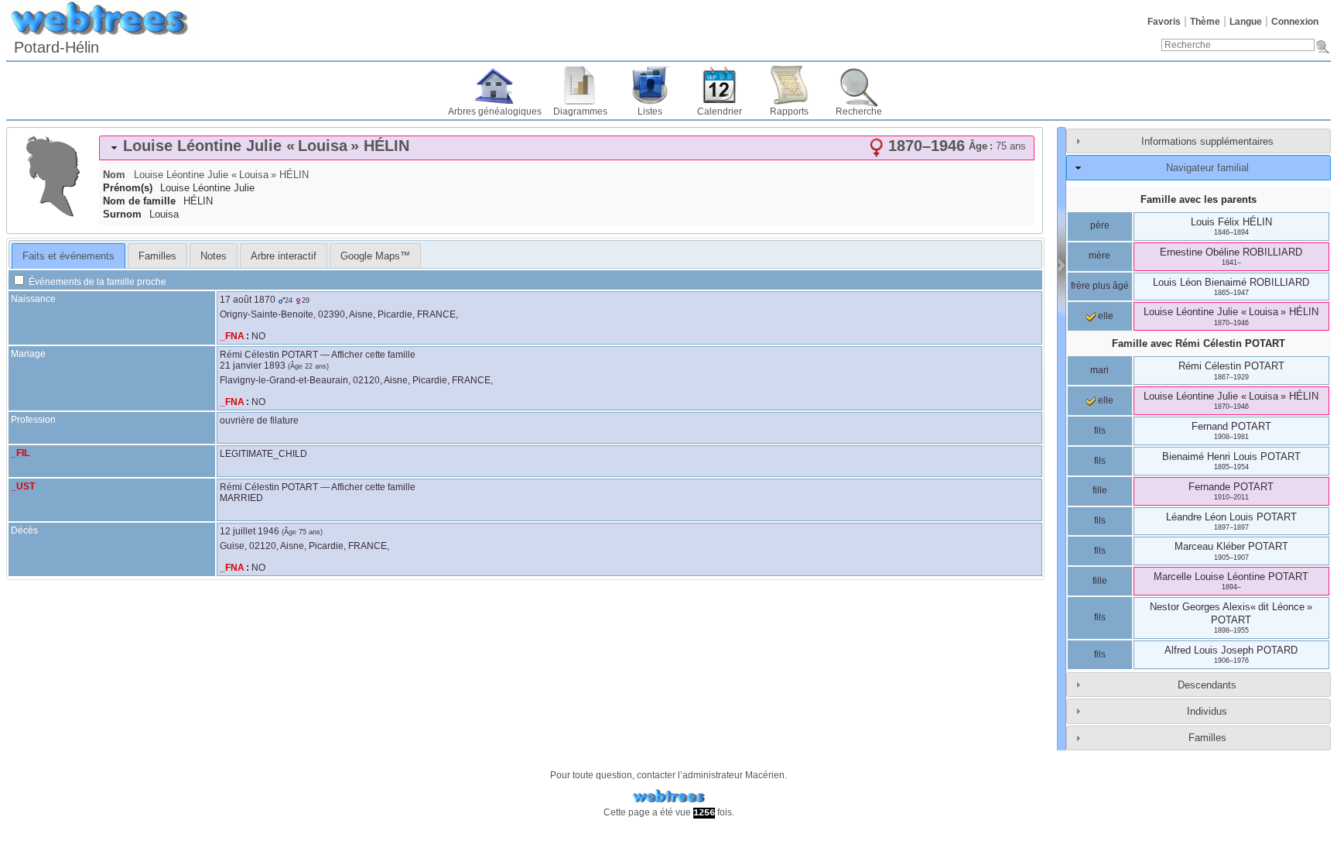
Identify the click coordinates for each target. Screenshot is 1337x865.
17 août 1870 (247, 299)
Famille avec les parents (1198, 199)
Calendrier (719, 111)
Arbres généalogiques (495, 111)
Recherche (859, 111)
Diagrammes (580, 111)
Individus (1207, 711)
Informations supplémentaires (1207, 141)
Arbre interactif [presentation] (283, 256)
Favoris (1164, 21)
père (1100, 225)
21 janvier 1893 (253, 365)
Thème (1205, 21)
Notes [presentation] (213, 256)
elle (1104, 316)
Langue (1245, 21)
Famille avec (1198, 343)
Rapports (789, 111)
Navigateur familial (1207, 167)
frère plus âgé (1100, 285)
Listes (650, 111)
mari (1099, 370)
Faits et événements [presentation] (68, 256)
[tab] (566, 148)
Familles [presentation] (157, 256)
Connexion (1294, 21)
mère (1099, 255)
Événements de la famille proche (96, 281)
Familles (1207, 737)
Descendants (1207, 685)
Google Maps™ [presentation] (375, 256)
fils (1100, 430)
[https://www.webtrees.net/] (668, 796)
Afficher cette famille (373, 354)
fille (1100, 490)
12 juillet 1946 (249, 531)
